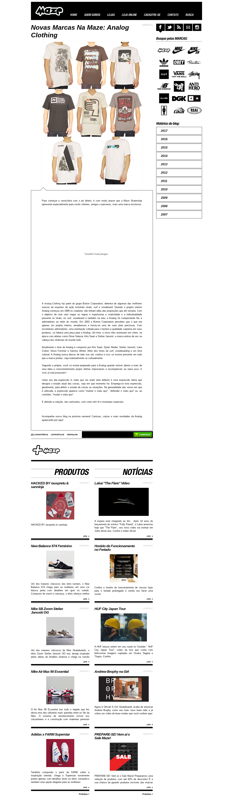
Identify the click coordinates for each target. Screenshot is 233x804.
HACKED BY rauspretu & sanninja (50, 485)
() (32, 434)
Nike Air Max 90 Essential (49, 671)
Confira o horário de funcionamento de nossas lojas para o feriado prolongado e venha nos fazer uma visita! (123, 590)
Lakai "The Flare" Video (112, 483)
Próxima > (84, 794)
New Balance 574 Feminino (51, 546)
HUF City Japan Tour (110, 609)
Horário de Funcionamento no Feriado (114, 548)
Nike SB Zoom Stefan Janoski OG (47, 610)
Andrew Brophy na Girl (111, 671)
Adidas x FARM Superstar (50, 734)
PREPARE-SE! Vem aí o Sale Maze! (112, 736)
